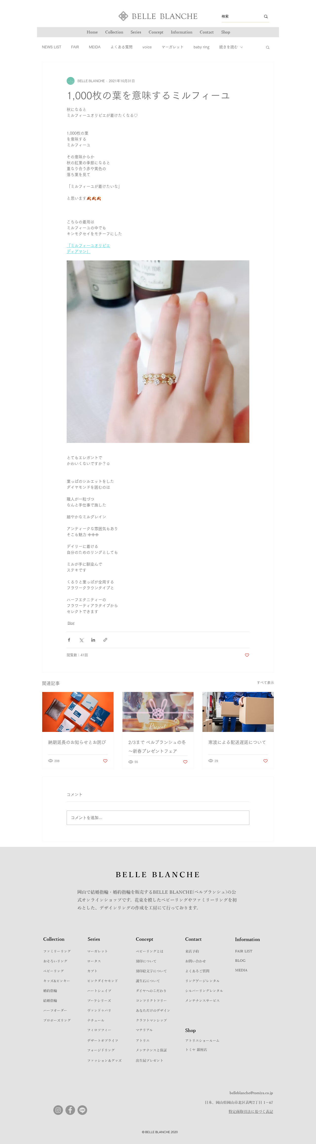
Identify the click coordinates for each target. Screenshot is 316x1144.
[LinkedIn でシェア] (93, 639)
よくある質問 (121, 47)
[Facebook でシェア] (69, 639)
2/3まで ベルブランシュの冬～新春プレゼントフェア (157, 746)
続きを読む (228, 47)
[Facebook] (70, 1110)
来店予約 (192, 951)
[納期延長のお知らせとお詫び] (78, 712)
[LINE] (82, 1110)
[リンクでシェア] (105, 639)
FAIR (75, 47)
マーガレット (172, 47)
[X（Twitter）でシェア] (81, 639)
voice (147, 47)
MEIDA (94, 47)
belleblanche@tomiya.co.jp (251, 1093)
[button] (136, 32)
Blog (71, 623)
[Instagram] (58, 1110)
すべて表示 (265, 682)
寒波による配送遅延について (237, 742)
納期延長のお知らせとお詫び (77, 742)
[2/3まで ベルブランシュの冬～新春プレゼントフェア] (158, 712)
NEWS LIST (51, 47)
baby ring (201, 47)
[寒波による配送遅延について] (238, 712)
